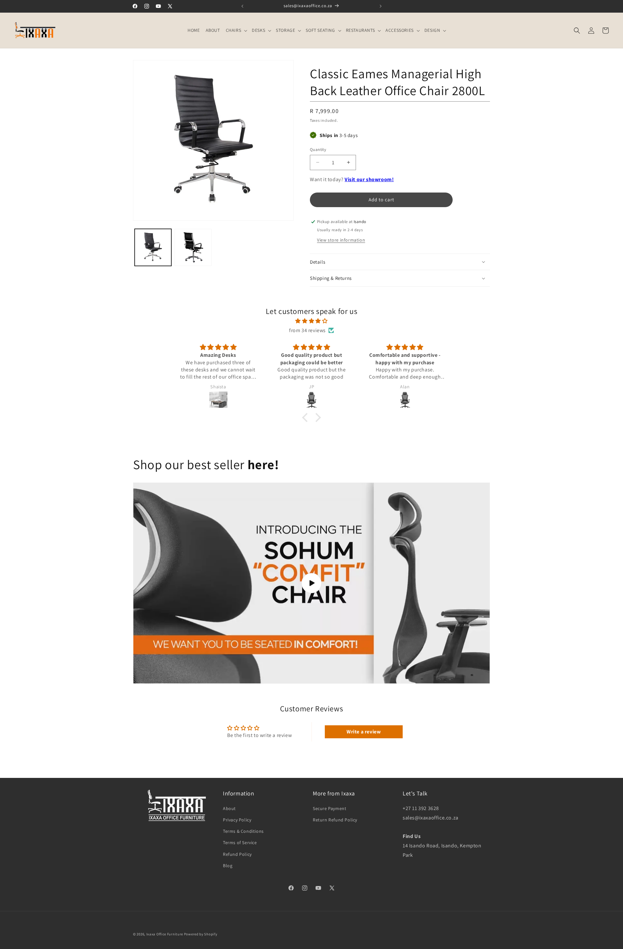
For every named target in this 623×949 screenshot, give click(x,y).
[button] (236, 30)
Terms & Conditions (243, 831)
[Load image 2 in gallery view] (193, 247)
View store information (341, 240)
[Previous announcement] (242, 6)
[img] (311, 321)
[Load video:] (311, 583)
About (229, 808)
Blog (227, 865)
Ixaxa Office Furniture (164, 934)
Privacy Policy (237, 820)
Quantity (318, 149)
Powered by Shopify (200, 934)
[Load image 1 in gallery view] (153, 247)
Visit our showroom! (369, 179)
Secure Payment (329, 808)
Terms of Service (240, 842)
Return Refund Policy (335, 820)
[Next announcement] (380, 6)
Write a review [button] (364, 731)
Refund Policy (237, 854)
